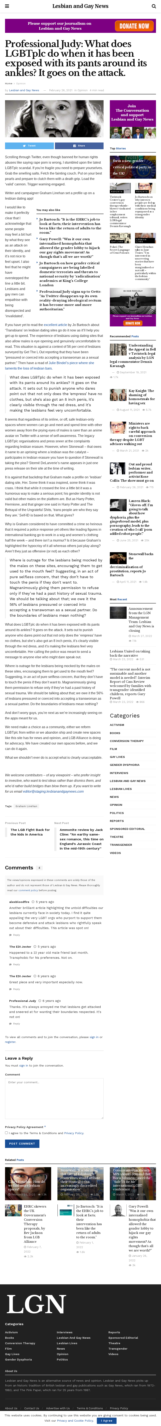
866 (142, 701)
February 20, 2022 (75, 1194)
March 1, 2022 (124, 1194)
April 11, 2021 (127, 581)
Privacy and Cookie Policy (75, 1420)
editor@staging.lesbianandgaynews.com (53, 791)
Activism (117, 724)
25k (146, 540)
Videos (115, 853)
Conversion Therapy (127, 741)
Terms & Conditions (90, 1408)
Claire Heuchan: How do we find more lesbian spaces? (26, 1185)
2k (146, 450)
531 (141, 659)
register (10, 1042)
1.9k (145, 581)
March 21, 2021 (129, 450)
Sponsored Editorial (127, 828)
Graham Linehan (26, 806)
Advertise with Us (58, 1408)
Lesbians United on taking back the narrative (130, 653)
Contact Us (31, 1408)
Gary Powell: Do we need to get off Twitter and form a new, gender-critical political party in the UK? (132, 160)
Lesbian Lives (141, 240)
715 (151, 487)
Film (113, 749)
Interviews (119, 773)
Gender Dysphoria (124, 764)
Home (8, 83)
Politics (117, 813)
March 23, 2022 (122, 659)
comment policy (28, 890)
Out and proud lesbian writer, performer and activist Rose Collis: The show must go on (132, 472)
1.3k (44, 1194)
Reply (16, 935)
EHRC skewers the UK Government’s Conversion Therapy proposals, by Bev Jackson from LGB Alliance (35, 1224)
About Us (11, 1408)
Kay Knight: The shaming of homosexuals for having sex (142, 397)
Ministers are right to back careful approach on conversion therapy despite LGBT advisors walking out (133, 434)
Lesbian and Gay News (80, 6)
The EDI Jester (20, 946)
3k (133, 1265)
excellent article (55, 325)
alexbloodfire (19, 902)
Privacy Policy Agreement (25, 1127)
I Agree (106, 1420)
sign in (94, 1037)
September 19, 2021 (132, 372)
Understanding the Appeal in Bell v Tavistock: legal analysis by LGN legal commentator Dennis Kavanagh (133, 356)
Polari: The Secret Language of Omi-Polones (120, 249)
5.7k (148, 409)
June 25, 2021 (128, 540)
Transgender (121, 844)
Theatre (116, 836)
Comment (12, 1074)
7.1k (133, 640)
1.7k (115, 377)
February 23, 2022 (22, 1194)
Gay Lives (117, 241)
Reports (116, 191)
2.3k (30, 1256)
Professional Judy (22, 1000)
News (114, 796)
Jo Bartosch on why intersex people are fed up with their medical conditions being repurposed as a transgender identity (145, 207)
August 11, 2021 (129, 409)
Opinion (21, 83)
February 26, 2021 (60, 90)
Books (115, 733)
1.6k (82, 1252)
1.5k (96, 1194)
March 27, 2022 (141, 636)
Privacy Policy (73, 1133)
